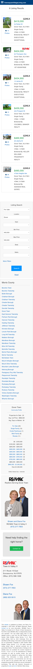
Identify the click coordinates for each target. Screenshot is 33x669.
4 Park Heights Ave (20, 173)
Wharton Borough (8, 399)
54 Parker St (18, 24)
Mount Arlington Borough (10, 361)
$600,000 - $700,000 (15, 457)
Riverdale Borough (8, 381)
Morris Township (7, 355)
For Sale (15, 426)
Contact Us (16, 548)
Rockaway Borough (8, 384)
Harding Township (8, 323)
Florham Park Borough (9, 317)
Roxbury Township (8, 390)
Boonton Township (8, 291)
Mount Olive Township (9, 364)
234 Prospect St (19, 111)
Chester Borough (7, 302)
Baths (16, 252)
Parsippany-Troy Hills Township (12, 372)
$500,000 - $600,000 (15, 454)
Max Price (17, 237)
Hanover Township (8, 320)
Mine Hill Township (8, 346)
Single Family (15, 428)
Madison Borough (8, 337)
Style (16, 222)
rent (15, 666)
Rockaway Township (9, 387)
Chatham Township (8, 299)
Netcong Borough (8, 369)
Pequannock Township (9, 375)
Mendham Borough (8, 340)
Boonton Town (7, 288)
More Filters (7, 261)
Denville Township (8, 308)
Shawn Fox (8, 584)
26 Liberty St (18, 141)
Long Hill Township (8, 334)
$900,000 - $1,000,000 (15, 464)
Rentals (15, 436)
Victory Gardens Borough (10, 393)
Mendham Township (8, 343)
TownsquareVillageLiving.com (15, 3)
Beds (16, 245)
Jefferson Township (8, 326)
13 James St (18, 81)
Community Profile (16, 410)
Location (16, 214)
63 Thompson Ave (20, 54)
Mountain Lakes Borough (10, 366)
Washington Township (9, 396)
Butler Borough (7, 294)
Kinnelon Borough (8, 329)
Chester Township (8, 305)
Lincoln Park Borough (9, 332)
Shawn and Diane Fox (16, 521)
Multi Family (15, 433)
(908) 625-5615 (9, 597)
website (6, 624)
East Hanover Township (10, 314)
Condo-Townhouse (15, 431)
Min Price (16, 229)
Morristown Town (7, 358)
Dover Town (6, 311)
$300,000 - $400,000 (15, 449)
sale (10, 666)
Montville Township (8, 349)
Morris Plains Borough (9, 352)
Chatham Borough (8, 296)
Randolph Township (8, 378)
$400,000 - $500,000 (15, 452)
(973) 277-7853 (16, 526)
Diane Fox (7, 593)
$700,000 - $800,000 (15, 459)
